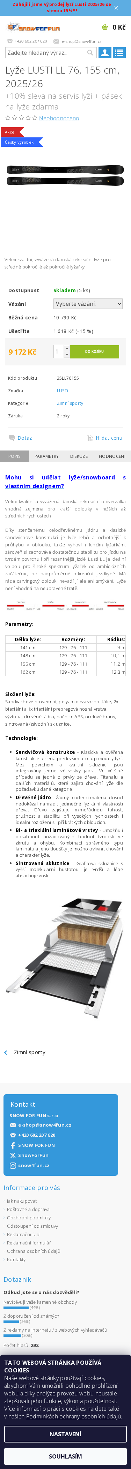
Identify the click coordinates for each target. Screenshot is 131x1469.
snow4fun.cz (34, 1165)
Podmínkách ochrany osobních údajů (73, 1416)
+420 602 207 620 (36, 1135)
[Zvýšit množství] (67, 348)
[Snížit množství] (67, 354)
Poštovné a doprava (28, 1209)
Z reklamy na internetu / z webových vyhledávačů (55, 1330)
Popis (14, 456)
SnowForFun (33, 1155)
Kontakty (16, 1259)
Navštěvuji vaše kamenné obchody (40, 1302)
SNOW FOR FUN (36, 1145)
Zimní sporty (70, 403)
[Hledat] (90, 52)
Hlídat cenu (109, 438)
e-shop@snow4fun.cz (45, 1125)
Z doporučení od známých (31, 1316)
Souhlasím (65, 1456)
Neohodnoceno (59, 118)
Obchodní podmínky (29, 1217)
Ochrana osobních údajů (33, 1251)
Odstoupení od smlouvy (32, 1226)
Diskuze (79, 456)
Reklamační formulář (29, 1243)
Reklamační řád (23, 1234)
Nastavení (65, 1434)
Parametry (47, 456)
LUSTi (62, 391)
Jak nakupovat (22, 1201)
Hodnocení (112, 456)
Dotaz (24, 438)
